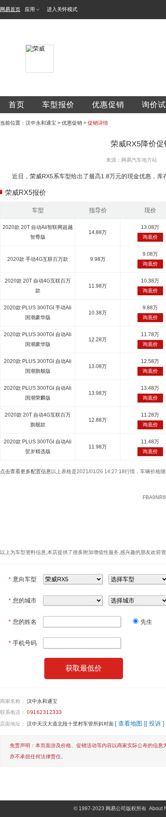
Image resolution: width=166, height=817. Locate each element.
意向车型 (23, 579)
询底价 (150, 237)
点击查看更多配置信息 (25, 471)
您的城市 (23, 600)
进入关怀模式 (62, 9)
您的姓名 (23, 621)
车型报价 (58, 104)
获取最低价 (84, 668)
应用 (30, 9)
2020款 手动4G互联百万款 (37, 259)
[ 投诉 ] (155, 723)
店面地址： (13, 724)
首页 (17, 104)
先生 (146, 621)
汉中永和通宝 (41, 123)
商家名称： (13, 701)
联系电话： (13, 712)
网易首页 (10, 9)
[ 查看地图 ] (130, 723)
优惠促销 (108, 104)
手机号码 (23, 643)
